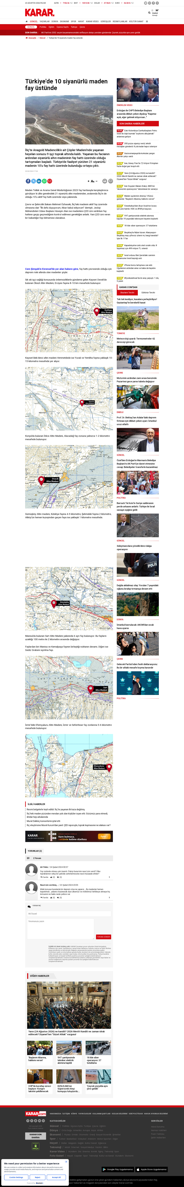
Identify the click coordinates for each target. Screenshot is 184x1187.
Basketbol (71, 1138)
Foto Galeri (57, 1155)
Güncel (34, 21)
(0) (53, 877)
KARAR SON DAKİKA (36, 1136)
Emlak (75, 1134)
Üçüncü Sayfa (62, 27)
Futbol (62, 1138)
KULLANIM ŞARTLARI (101, 1113)
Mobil (67, 1147)
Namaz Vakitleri (158, 1130)
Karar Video (92, 21)
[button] (88, 181)
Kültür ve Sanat (106, 1155)
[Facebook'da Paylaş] (28, 181)
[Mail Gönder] (49, 181)
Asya (93, 1130)
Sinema (86, 1151)
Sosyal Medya (87, 1147)
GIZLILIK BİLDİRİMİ (119, 1113)
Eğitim (51, 27)
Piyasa (67, 1134)
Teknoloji (55, 1147)
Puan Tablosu (157, 1134)
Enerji (92, 1134)
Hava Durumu (157, 1126)
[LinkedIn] (39, 181)
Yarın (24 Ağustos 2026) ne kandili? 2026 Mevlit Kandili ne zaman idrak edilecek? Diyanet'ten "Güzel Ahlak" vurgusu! (91, 32)
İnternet (75, 1147)
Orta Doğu (67, 1130)
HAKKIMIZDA (55, 1113)
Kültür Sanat (136, 21)
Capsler (78, 1155)
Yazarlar (45, 21)
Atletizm (92, 1138)
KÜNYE (74, 1113)
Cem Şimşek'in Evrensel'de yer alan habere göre (51, 268)
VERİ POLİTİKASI (136, 1113)
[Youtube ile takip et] (145, 3)
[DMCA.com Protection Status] (35, 1146)
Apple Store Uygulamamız (153, 1169)
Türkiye (74, 27)
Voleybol (82, 1138)
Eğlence (102, 1143)
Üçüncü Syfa (76, 1126)
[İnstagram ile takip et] (149, 3)
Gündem (72, 1151)
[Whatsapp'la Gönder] (44, 181)
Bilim (105, 1147)
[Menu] (146, 21)
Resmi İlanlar (120, 21)
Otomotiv (83, 1134)
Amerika (77, 1130)
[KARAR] (39, 12)
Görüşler (106, 21)
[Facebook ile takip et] (153, 3)
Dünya (55, 21)
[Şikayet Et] (109, 877)
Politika (43, 27)
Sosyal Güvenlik (103, 1134)
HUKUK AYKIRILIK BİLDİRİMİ (156, 1113)
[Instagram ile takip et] (43, 1120)
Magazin (72, 1143)
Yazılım (98, 1147)
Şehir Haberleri (158, 1137)
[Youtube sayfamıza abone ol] (35, 1120)
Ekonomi (64, 21)
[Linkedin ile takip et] (39, 1120)
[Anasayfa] (27, 21)
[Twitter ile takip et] (157, 3)
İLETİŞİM (66, 1113)
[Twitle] (33, 181)
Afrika (100, 1130)
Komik (94, 1151)
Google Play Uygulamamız (120, 1169)
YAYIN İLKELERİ (84, 1113)
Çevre (82, 27)
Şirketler (117, 1134)
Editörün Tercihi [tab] (148, 292)
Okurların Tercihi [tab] (127, 292)
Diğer (115, 1138)
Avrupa (86, 1130)
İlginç (100, 1151)
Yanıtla (45, 877)
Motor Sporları (104, 1138)
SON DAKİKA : (31, 32)
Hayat (81, 21)
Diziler (64, 1143)
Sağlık (81, 1143)
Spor (73, 21)
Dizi (79, 1151)
